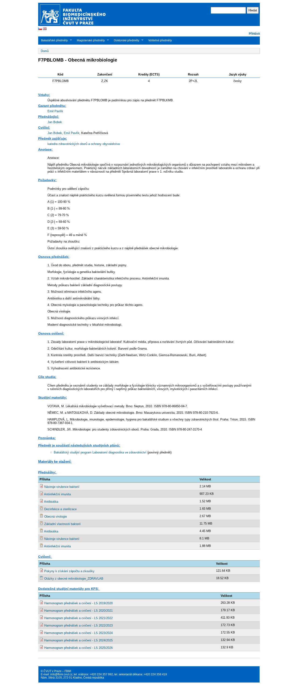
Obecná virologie (55, 516)
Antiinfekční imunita (57, 494)
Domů (45, 51)
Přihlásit (254, 33)
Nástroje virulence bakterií (61, 487)
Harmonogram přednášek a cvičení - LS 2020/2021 (78, 610)
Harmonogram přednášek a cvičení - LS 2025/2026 (78, 648)
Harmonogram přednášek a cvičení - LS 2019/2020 (78, 603)
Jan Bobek (54, 122)
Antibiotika (51, 501)
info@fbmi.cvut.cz (61, 674)
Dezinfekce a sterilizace (60, 509)
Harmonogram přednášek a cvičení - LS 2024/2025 (78, 640)
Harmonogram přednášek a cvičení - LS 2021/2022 (78, 618)
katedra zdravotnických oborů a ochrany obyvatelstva (83, 144)
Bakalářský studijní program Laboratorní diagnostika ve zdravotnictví (100, 452)
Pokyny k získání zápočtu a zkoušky (69, 571)
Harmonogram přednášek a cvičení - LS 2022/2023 (78, 625)
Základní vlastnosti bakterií (62, 524)
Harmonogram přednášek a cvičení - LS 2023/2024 (78, 633)
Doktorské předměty (125, 40)
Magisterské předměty (89, 40)
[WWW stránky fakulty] (149, 25)
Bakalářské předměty (53, 40)
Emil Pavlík (55, 111)
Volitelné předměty (160, 40)
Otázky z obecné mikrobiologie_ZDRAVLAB (73, 578)
